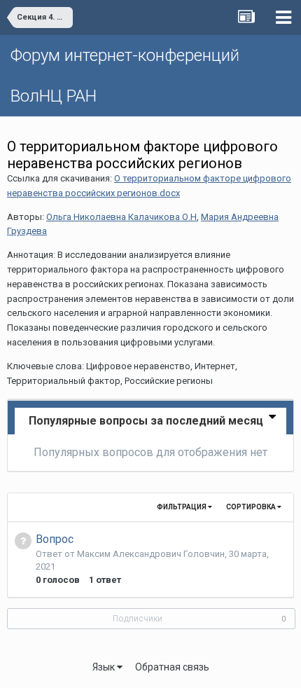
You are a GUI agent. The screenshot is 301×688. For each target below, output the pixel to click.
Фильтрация (182, 507)
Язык (104, 667)
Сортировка (251, 507)
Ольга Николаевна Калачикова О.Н (121, 217)
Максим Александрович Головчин (151, 554)
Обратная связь (172, 667)
